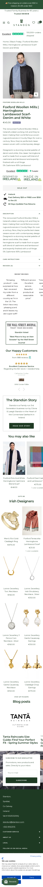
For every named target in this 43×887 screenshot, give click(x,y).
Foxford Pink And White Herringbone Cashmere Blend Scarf (14, 481)
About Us (7, 837)
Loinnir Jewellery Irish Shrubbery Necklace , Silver (32, 591)
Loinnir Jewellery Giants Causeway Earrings (32, 638)
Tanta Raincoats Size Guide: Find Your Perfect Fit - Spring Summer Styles (20, 739)
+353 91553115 (9, 827)
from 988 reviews (20, 357)
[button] (19, 389)
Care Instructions (11, 259)
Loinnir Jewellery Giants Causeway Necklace (11, 685)
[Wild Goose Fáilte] (21, 380)
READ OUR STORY (21, 426)
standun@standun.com (13, 822)
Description (8, 214)
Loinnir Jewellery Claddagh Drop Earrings (32, 685)
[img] (21, 354)
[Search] (8, 23)
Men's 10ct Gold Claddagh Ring (11, 539)
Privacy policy (35, 856)
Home (6, 42)
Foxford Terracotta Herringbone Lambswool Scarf (32, 541)
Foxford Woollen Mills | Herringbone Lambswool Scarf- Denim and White (20, 45)
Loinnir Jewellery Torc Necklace (11, 590)
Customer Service (11, 832)
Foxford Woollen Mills (13, 102)
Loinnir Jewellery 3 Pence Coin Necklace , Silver (11, 638)
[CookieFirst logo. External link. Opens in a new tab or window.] (3, 858)
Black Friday (15, 42)
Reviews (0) (8, 266)
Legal (5, 843)
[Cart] (39, 23)
